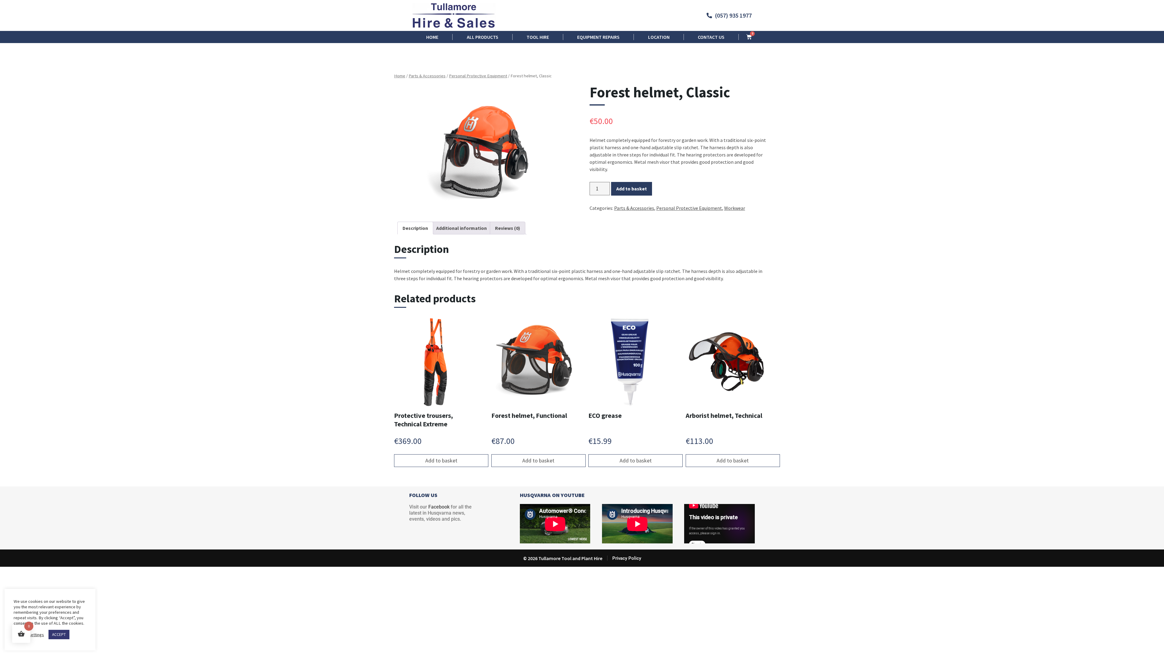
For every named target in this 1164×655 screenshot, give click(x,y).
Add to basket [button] (441, 460)
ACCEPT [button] (59, 634)
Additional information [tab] (461, 228)
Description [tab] (415, 228)
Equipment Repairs (598, 37)
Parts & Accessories (427, 76)
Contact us (711, 37)
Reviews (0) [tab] (507, 228)
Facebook (439, 507)
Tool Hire (538, 37)
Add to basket (631, 189)
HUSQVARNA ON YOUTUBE (552, 495)
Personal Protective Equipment (478, 76)
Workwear (734, 208)
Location (659, 37)
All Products (482, 37)
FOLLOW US (423, 495)
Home (432, 37)
